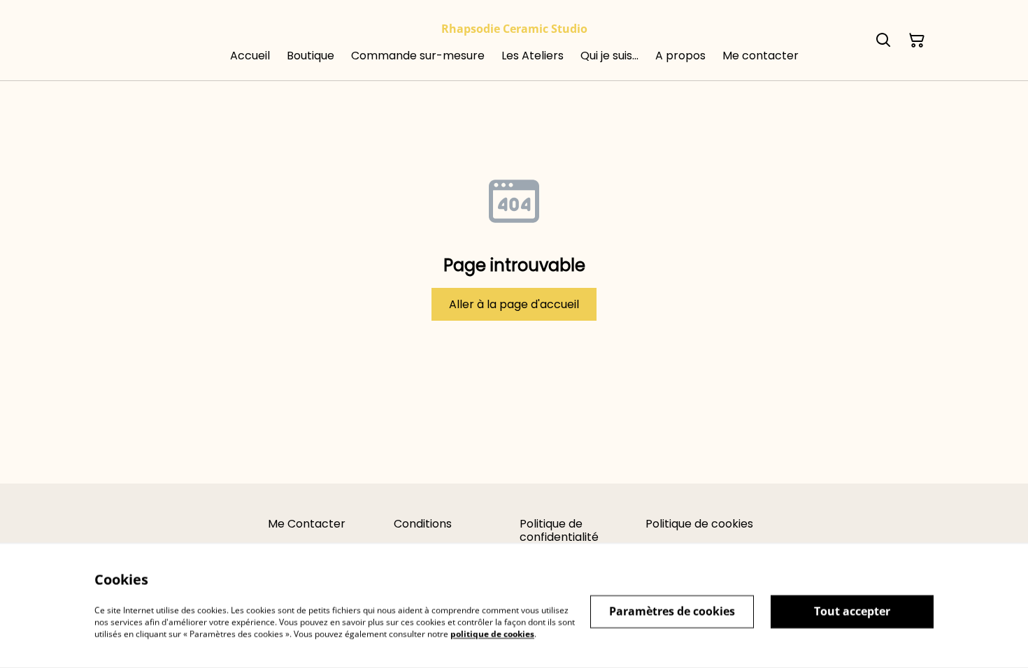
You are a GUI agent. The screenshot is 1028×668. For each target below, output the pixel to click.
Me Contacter (306, 524)
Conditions (423, 524)
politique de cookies (492, 633)
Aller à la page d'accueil (514, 304)
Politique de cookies (699, 524)
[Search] (883, 40)
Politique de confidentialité (559, 530)
